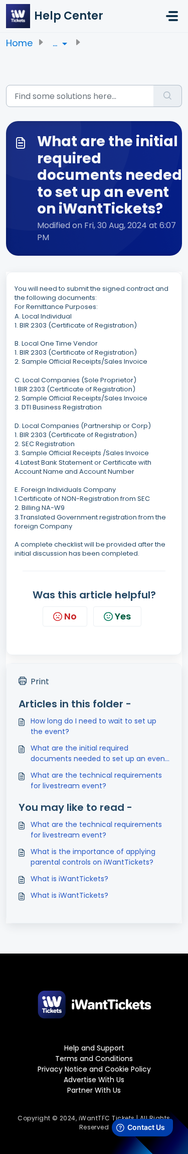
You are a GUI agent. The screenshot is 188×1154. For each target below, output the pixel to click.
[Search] (167, 96)
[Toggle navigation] (172, 16)
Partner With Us (94, 1090)
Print (40, 681)
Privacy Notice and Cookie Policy (94, 1069)
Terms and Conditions (94, 1059)
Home (19, 43)
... (56, 43)
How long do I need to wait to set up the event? (93, 726)
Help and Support (94, 1048)
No (70, 616)
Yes (123, 616)
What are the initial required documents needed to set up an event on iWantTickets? (99, 753)
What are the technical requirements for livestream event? (96, 780)
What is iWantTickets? (69, 879)
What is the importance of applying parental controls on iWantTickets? (93, 857)
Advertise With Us (94, 1080)
